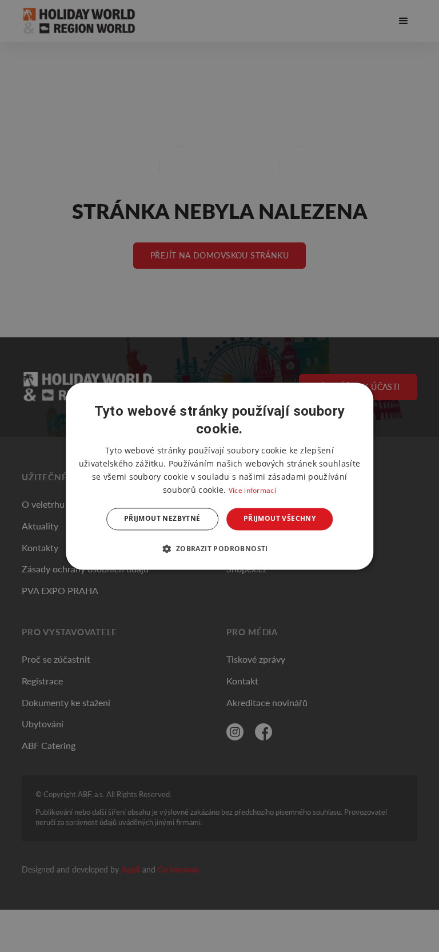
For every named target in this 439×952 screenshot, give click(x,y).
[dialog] (219, 476)
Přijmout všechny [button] (280, 519)
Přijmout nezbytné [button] (162, 519)
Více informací (252, 491)
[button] (219, 548)
